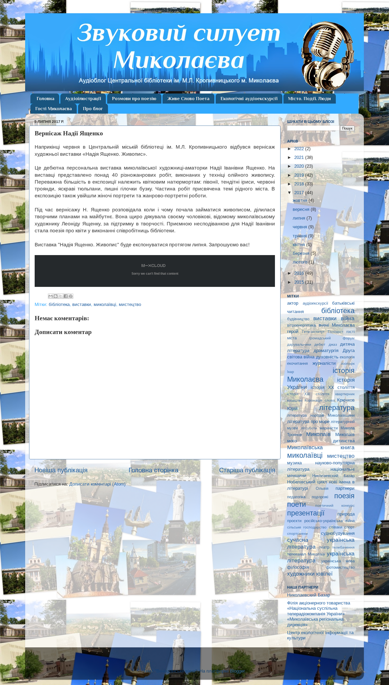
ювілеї (324, 574)
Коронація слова (320, 400)
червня (300, 226)
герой (292, 331)
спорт (349, 527)
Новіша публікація (61, 470)
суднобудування (338, 533)
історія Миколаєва (321, 374)
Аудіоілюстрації (83, 98)
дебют (319, 344)
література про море (308, 421)
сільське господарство (307, 527)
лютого (301, 262)
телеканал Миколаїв (306, 554)
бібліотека (59, 304)
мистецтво (130, 304)
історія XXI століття (308, 394)
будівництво (298, 319)
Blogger (237, 671)
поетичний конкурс (335, 506)
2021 (299, 157)
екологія (347, 357)
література (337, 407)
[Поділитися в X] (60, 296)
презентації (306, 513)
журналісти (324, 363)
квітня (299, 244)
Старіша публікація (247, 470)
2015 (299, 282)
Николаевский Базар (333, 475)
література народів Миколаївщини (321, 415)
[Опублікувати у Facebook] (65, 296)
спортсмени (297, 534)
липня (299, 218)
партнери (345, 488)
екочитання (297, 363)
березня (302, 253)
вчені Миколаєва (337, 325)
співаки (335, 527)
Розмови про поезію (134, 98)
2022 (299, 148)
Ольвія (322, 488)
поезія (344, 496)
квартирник (345, 394)
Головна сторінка (153, 470)
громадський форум (332, 338)
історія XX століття (333, 387)
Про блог (93, 108)
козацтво (294, 400)
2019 (299, 175)
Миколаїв (318, 434)
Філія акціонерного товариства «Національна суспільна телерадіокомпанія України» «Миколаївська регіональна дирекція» (318, 614)
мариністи (329, 428)
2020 (299, 166)
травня (300, 235)
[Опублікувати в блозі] (55, 296)
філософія (298, 567)
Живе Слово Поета (188, 98)
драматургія (326, 350)
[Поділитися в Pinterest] (70, 296)
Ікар (290, 372)
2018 (299, 183)
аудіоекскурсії (315, 303)
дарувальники (299, 344)
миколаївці (105, 304)
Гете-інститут (313, 332)
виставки (81, 304)
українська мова (338, 561)
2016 (299, 273)
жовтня (301, 200)
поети (296, 504)
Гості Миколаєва (53, 108)
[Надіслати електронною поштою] (50, 296)
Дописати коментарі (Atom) (97, 484)
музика (294, 462)
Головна (45, 98)
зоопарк (348, 364)
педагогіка (296, 497)
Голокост (335, 332)
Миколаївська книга (321, 447)
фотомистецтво (340, 567)
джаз (333, 344)
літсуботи (309, 428)
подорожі (320, 497)
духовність (327, 356)
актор (292, 303)
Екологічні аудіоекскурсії (248, 98)
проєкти (294, 520)
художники (301, 574)
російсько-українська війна (329, 520)
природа (346, 514)
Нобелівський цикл (307, 481)
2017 (299, 192)
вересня (302, 209)
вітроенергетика (301, 325)
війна (348, 318)
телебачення (343, 547)
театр (324, 547)
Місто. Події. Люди (309, 98)
